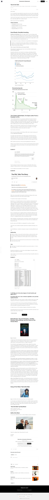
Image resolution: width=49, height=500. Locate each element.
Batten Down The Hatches (18, 133)
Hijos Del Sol (13, 466)
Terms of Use (28, 445)
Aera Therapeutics (32, 362)
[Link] (9, 22)
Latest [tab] (13, 464)
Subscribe (42, 1)
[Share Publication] (39, 1)
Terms (26, 494)
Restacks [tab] (16, 454)
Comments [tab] (12, 454)
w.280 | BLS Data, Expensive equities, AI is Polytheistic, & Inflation (19, 467)
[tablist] (14, 455)
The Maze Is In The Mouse (15, 34)
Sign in (47, 1)
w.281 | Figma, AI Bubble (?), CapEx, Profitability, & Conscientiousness (20, 472)
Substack (21, 498)
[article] (24, 468)
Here (11, 338)
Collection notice (30, 494)
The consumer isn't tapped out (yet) (16, 49)
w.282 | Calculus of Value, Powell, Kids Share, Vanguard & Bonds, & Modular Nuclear (21, 478)
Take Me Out (13, 477)
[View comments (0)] (14, 9)
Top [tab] (11, 464)
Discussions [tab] (16, 464)
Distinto (12, 471)
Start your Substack (22, 496)
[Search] (38, 1)
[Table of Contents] (0, 250)
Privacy (24, 494)
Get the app (28, 496)
